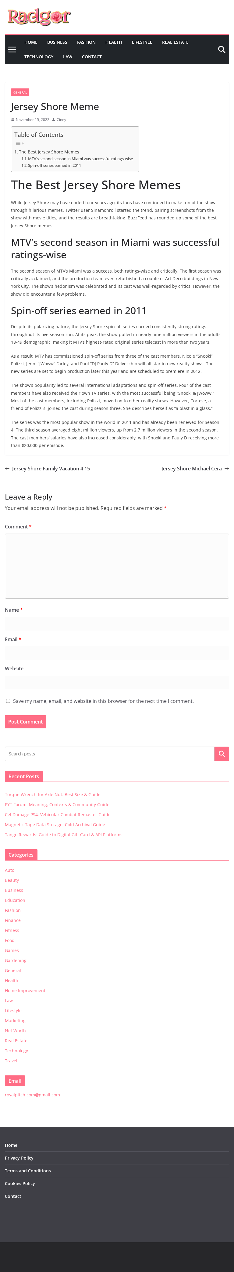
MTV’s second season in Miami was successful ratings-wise (80, 158)
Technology (38, 57)
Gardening (16, 960)
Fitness (12, 930)
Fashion (86, 42)
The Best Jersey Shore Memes (49, 152)
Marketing (15, 1020)
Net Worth (15, 1030)
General (20, 92)
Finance (13, 920)
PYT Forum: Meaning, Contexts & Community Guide (57, 804)
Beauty (12, 880)
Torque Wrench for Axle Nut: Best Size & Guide (53, 794)
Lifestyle (142, 42)
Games (12, 950)
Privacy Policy (19, 1158)
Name (14, 610)
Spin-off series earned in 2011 (54, 165)
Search (221, 754)
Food (10, 940)
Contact (92, 57)
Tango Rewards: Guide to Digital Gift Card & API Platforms (63, 834)
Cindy (61, 119)
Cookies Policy (20, 1183)
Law (67, 57)
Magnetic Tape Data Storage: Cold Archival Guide (55, 824)
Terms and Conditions (28, 1171)
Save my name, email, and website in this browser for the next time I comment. (103, 701)
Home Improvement (25, 990)
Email (13, 639)
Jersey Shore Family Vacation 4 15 (51, 468)
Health (113, 42)
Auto (9, 870)
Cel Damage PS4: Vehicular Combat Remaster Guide (58, 814)
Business (57, 42)
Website (14, 668)
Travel (11, 1061)
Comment (18, 526)
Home (30, 42)
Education (15, 900)
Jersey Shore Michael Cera (191, 468)
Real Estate (175, 42)
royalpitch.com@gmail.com (32, 1095)
